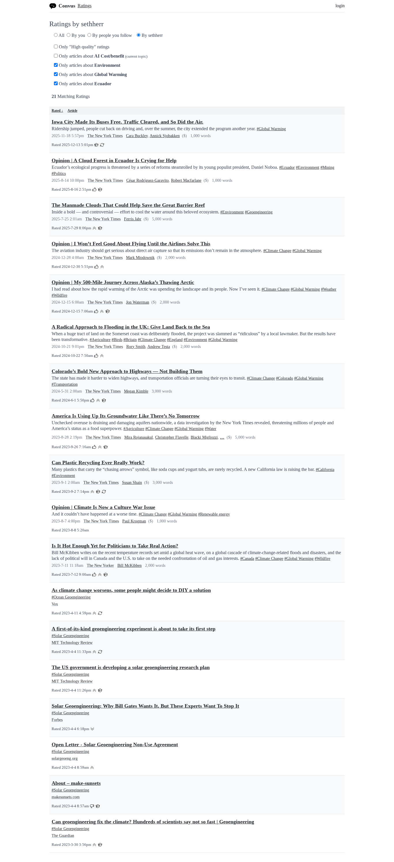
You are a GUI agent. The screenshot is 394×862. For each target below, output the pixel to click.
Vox (55, 604)
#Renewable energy (214, 514)
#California (325, 469)
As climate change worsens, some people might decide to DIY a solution (131, 590)
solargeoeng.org (65, 758)
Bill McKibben (129, 565)
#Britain (130, 340)
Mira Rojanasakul (138, 437)
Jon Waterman (137, 302)
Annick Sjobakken (165, 136)
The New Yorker (100, 565)
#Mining (327, 167)
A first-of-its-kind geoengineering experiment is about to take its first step (133, 629)
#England (175, 340)
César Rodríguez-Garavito (147, 180)
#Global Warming (271, 129)
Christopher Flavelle (171, 437)
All (61, 35)
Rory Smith (135, 346)
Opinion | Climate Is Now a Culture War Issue (103, 507)
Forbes (57, 720)
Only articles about (102, 56)
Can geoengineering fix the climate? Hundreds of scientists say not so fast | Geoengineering (153, 822)
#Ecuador (287, 167)
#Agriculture (100, 340)
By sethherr (151, 35)
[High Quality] (94, 227)
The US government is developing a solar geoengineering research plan (131, 667)
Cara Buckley (137, 136)
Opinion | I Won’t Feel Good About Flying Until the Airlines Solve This (131, 244)
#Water (210, 429)
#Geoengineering (259, 212)
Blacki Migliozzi (204, 437)
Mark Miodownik (140, 257)
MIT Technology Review (72, 643)
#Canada (247, 558)
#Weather (328, 289)
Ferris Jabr (132, 219)
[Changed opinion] (102, 144)
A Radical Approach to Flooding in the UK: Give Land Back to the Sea (131, 327)
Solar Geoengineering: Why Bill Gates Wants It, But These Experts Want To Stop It (145, 706)
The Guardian (63, 835)
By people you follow (111, 35)
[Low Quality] (92, 728)
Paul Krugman (134, 521)
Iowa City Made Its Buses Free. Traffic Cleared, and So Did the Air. (127, 122)
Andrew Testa (158, 346)
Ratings (84, 5)
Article (72, 111)
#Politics (59, 173)
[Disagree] (92, 805)
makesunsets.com (66, 797)
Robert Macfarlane (186, 180)
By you (77, 35)
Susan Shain (132, 482)
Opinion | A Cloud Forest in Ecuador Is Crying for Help (114, 160)
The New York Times (105, 136)
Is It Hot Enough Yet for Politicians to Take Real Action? (115, 546)
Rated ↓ (57, 111)
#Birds (117, 340)
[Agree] (94, 189)
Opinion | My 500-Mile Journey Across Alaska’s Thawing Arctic (123, 282)
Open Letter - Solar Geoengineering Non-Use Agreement (115, 744)
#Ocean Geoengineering (71, 597)
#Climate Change (277, 251)
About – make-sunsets (76, 783)
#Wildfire (59, 295)
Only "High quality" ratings (83, 46)
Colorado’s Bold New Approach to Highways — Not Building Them (127, 371)
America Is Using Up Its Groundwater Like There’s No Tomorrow (126, 416)
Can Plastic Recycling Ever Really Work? (98, 462)
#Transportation (65, 384)
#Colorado (284, 378)
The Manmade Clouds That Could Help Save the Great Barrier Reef (128, 205)
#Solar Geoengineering (70, 636)
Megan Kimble (136, 391)
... (222, 437)
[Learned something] (96, 144)
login (340, 5)
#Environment (307, 167)
